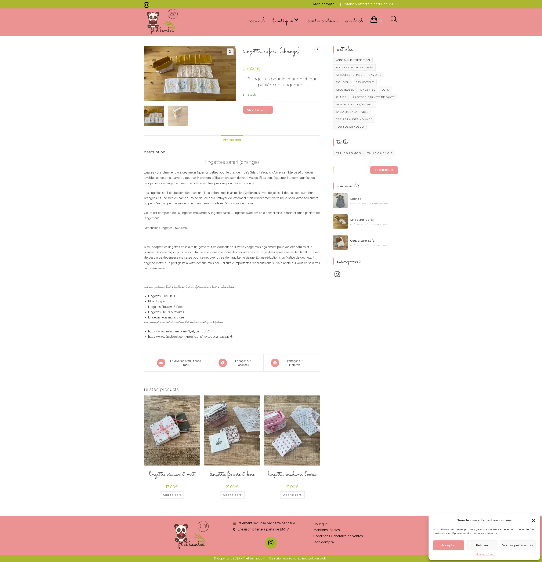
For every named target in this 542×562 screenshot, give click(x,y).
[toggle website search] (394, 20)
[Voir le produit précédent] (317, 49)
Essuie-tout (365, 82)
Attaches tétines (349, 74)
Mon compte (324, 4)
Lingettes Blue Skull (161, 296)
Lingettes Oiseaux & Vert (172, 474)
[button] (533, 520)
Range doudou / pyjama (354, 104)
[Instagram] (147, 5)
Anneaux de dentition (353, 60)
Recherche (384, 170)
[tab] (232, 140)
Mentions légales (485, 554)
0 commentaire (378, 203)
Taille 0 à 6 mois (379, 153)
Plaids (341, 97)
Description (232, 140)
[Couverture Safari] (340, 242)
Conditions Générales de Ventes (338, 536)
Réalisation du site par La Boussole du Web (296, 558)
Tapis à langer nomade (354, 119)
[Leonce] (340, 200)
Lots (385, 89)
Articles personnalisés (354, 67)
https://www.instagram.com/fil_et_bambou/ (178, 331)
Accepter (448, 545)
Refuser (482, 545)
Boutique (320, 524)
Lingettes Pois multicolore (166, 317)
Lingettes (367, 89)
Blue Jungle (156, 301)
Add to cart (258, 109)
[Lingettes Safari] (340, 221)
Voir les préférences (517, 545)
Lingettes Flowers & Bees (165, 307)
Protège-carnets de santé (374, 97)
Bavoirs (375, 74)
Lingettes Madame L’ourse (292, 474)
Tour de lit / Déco (350, 126)
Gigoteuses (345, 89)
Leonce (355, 198)
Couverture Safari (363, 240)
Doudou (342, 82)
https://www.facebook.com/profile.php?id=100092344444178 (190, 336)
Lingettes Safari (362, 219)
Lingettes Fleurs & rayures (166, 312)
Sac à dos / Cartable (352, 111)
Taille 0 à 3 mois (348, 153)
